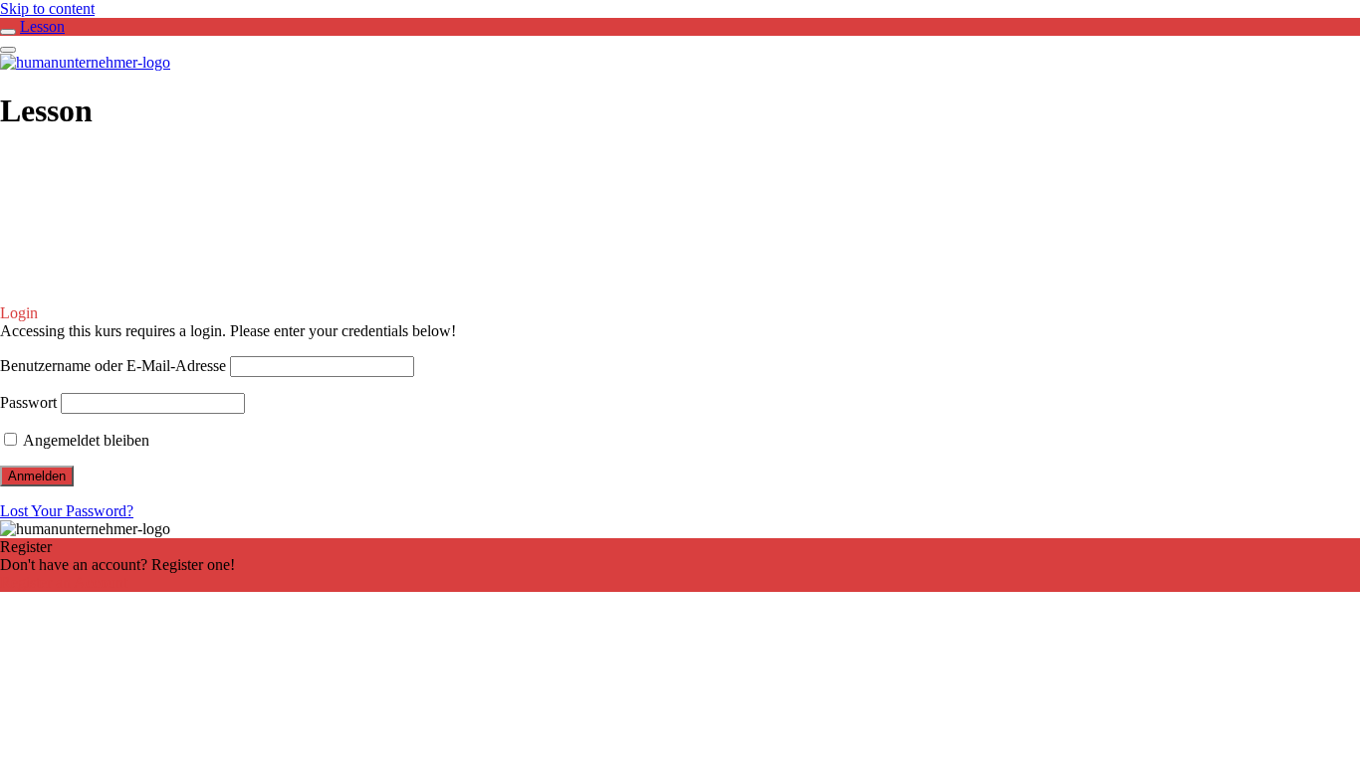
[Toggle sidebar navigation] (8, 32)
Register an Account (63, 582)
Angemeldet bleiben (84, 440)
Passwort (28, 402)
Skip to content (47, 8)
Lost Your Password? (66, 510)
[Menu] (8, 50)
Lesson (42, 26)
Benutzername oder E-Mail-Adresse (113, 365)
